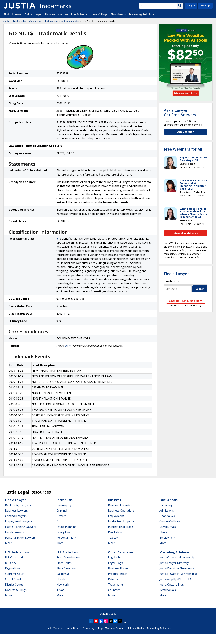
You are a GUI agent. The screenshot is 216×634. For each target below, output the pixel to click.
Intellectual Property (121, 521)
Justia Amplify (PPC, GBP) (175, 579)
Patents (113, 579)
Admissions (166, 510)
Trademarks (19, 21)
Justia (6, 21)
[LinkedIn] (91, 621)
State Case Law (66, 568)
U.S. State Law (67, 552)
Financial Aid (167, 516)
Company (88, 628)
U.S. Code (11, 563)
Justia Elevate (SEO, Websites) (178, 574)
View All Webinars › (186, 233)
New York (63, 584)
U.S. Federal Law (17, 552)
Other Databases (120, 552)
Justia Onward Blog (171, 584)
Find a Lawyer (12, 14)
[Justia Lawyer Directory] (125, 621)
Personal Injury (66, 537)
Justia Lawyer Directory (174, 563)
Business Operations (121, 510)
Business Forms (118, 568)
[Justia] (19, 6)
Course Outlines (169, 521)
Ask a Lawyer (33, 14)
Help (100, 628)
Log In (191, 5)
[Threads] (111, 621)
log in (68, 346)
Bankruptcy (64, 505)
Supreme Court (14, 574)
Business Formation (120, 505)
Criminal (62, 510)
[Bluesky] (115, 621)
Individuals (65, 500)
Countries (114, 590)
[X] (120, 621)
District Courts (14, 584)
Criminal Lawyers (16, 516)
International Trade (120, 527)
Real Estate (115, 532)
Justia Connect (54, 628)
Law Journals (167, 527)
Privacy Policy (136, 628)
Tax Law (113, 537)
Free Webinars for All (183, 149)
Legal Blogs (115, 563)
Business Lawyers (16, 510)
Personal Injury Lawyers (20, 537)
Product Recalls (117, 574)
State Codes (64, 563)
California (63, 574)
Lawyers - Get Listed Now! (185, 300)
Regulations (12, 568)
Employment (116, 516)
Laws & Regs (99, 14)
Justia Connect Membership (177, 557)
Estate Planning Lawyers (20, 527)
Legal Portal (73, 628)
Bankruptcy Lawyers (18, 505)
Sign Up (205, 5)
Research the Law (56, 14)
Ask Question (185, 131)
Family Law (63, 532)
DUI (59, 521)
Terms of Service (115, 628)
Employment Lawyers (18, 521)
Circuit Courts (13, 579)
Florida (61, 579)
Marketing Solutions (142, 14)
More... (9, 543)
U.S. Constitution (15, 557)
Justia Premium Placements (176, 568)
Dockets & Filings (16, 590)
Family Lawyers (14, 532)
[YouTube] (96, 621)
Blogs (163, 532)
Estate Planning (66, 527)
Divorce (61, 516)
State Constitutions (69, 557)
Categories (34, 21)
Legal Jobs (114, 557)
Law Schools (79, 14)
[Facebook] (101, 621)
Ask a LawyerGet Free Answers (180, 112)
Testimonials (167, 590)
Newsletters (118, 14)
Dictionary (165, 505)
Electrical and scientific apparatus (61, 21)
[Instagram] (106, 621)
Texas (60, 590)
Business (114, 500)
